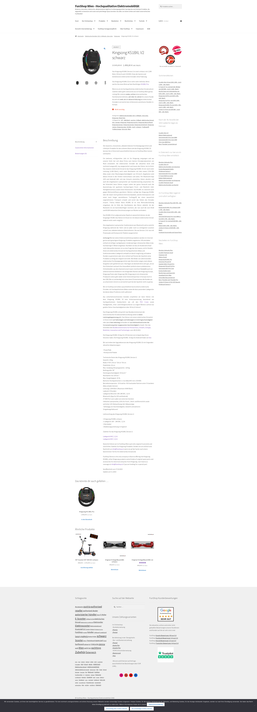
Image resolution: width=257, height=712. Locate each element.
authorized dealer (90, 611)
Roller (94, 636)
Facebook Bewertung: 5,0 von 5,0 (167, 638)
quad (94, 677)
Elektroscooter (82, 625)
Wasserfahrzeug (90, 682)
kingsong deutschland (145, 122)
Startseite (81, 36)
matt (133, 127)
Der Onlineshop (87, 21)
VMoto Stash (163, 257)
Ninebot (90, 636)
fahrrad (105, 669)
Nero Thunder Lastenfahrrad (168, 144)
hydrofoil (85, 632)
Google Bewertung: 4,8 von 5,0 (166, 635)
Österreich (91, 652)
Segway (85, 640)
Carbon (83, 662)
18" (122, 120)
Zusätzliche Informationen (84, 148)
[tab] (86, 142)
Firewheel (82, 672)
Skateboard (91, 641)
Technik (141, 21)
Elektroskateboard (95, 626)
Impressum (140, 29)
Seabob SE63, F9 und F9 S (166, 264)
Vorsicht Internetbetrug (83, 29)
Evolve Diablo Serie (165, 271)
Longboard (103, 632)
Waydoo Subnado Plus (166, 162)
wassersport (98, 682)
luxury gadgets (81, 636)
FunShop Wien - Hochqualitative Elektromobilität (107, 6)
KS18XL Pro (145, 84)
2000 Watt (127, 120)
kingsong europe (128, 125)
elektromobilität (93, 667)
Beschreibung (80, 142)
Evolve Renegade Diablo (166, 169)
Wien (129, 129)
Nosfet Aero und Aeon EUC (167, 273)
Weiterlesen (114, 569)
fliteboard (91, 672)
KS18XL (129, 127)
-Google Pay (116, 648)
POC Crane (144, 302)
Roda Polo (122, 118)
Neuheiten (115, 21)
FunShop (79, 632)
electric (90, 664)
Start (77, 21)
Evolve (88, 629)
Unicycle (124, 129)
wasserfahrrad (82, 682)
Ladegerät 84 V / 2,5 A (110, 439)
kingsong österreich (141, 125)
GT (83, 675)
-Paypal (114, 632)
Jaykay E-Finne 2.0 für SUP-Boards (169, 282)
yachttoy (87, 685)
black (98, 615)
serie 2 (76, 680)
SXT (90, 644)
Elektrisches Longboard (87, 622)
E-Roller (103, 615)
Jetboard (97, 632)
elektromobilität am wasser (82, 669)
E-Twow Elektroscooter (166, 176)
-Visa (114, 656)
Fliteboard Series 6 (164, 171)
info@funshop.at (118, 449)
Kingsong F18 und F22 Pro (167, 266)
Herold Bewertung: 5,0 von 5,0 (166, 641)
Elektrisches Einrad (81, 667)
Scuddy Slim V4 (163, 133)
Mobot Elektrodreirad (165, 135)
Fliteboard (92, 629)
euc (97, 670)
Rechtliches (129, 21)
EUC (113, 122)
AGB (148, 29)
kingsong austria (132, 122)
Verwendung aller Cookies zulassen (116, 708)
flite (86, 672)
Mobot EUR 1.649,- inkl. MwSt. (168, 226)
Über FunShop (125, 29)
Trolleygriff (145, 127)
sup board (90, 680)
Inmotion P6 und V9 (165, 262)
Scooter (79, 640)
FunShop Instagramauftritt (107, 29)
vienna (101, 644)
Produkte (102, 21)
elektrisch (96, 664)
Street (104, 640)
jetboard (93, 675)
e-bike (91, 662)
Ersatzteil (78, 629)
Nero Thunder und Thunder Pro (168, 280)
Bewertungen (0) (81, 153)
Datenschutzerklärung (156, 704)
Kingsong (117, 36)
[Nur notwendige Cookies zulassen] (254, 705)
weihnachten (78, 685)
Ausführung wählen (87, 567)
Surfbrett (86, 644)
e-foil (95, 662)
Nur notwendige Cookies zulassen (142, 708)
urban (76, 682)
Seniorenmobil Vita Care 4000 (168, 137)
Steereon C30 (163, 255)
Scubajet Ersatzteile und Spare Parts (170, 232)
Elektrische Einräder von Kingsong (169, 180)
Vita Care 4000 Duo (164, 142)
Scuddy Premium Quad (166, 183)
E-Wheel (138, 120)
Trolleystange (116, 129)
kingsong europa (117, 125)
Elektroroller (98, 622)
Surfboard (79, 644)
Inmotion (87, 675)
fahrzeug (77, 672)
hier (150, 338)
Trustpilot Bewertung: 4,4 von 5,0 (167, 643)
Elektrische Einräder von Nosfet (168, 185)
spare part (99, 640)
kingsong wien (121, 127)
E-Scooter (80, 618)
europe (117, 122)
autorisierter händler (86, 614)
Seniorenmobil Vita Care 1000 (168, 140)
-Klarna (114, 630)
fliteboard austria (99, 629)
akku (76, 662)
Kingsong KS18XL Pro (165, 259)
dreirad (87, 662)
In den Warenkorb (86, 519)
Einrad (86, 664)
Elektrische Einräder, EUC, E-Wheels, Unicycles (99, 36)
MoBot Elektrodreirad (165, 178)
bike (79, 662)
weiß (76, 648)
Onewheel (89, 677)
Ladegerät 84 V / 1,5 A (110, 436)
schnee (97, 677)
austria (133, 120)
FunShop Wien (79, 675)
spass (86, 680)
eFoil (92, 619)
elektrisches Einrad (148, 120)
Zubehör (80, 652)
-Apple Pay (116, 645)
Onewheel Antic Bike (165, 275)
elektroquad (92, 669)
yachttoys (96, 647)
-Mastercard (116, 653)
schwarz (138, 127)
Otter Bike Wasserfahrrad (167, 278)
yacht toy (87, 648)
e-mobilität (99, 662)
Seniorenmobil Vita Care (166, 268)
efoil (82, 664)
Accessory (79, 607)
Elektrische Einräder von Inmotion (169, 167)
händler (90, 632)
